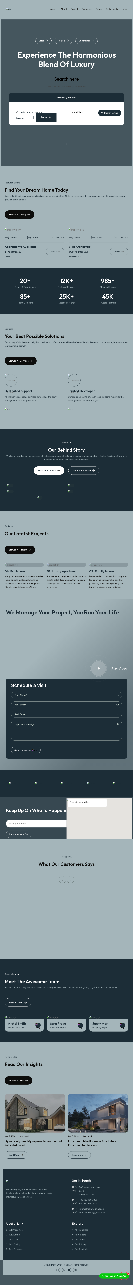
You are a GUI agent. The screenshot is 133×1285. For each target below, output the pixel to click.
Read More (14, 1155)
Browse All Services (19, 361)
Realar (66, 1264)
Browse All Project (18, 549)
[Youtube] (69, 1270)
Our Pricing (14, 1244)
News (124, 9)
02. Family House (59, 571)
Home (52, 9)
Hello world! (76, 1102)
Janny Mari (58, 1023)
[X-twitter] (64, 1270)
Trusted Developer (18, 391)
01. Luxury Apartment (20, 571)
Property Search (66, 97)
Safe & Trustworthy (81, 391)
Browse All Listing (17, 214)
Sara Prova (16, 1023)
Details (53, 251)
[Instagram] (75, 1270)
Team (99, 9)
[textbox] (20, 118)
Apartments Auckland (20, 247)
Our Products (15, 1249)
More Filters (77, 112)
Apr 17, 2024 (10, 1136)
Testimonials (112, 9)
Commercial (85, 40)
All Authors (14, 1234)
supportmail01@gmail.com (92, 1212)
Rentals (61, 40)
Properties (87, 9)
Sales (41, 40)
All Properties (16, 1230)
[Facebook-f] (58, 1270)
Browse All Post (16, 1080)
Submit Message (22, 750)
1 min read (88, 1097)
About (64, 9)
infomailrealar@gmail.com (91, 1209)
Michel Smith (101, 1023)
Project (74, 9)
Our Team (14, 1239)
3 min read (23, 1136)
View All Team (16, 1002)
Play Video (119, 668)
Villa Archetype (80, 247)
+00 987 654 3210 (88, 1203)
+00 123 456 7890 (88, 1200)
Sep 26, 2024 (74, 1097)
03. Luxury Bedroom (103, 571)
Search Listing (111, 113)
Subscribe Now (16, 834)
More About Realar (47, 470)
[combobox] (22, 118)
